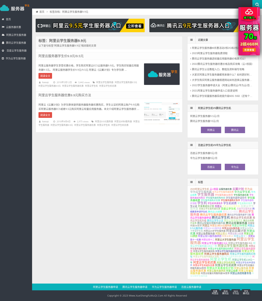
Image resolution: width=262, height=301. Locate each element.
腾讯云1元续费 (215, 212)
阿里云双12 (227, 236)
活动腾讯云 (225, 292)
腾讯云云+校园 (230, 211)
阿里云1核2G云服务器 (220, 225)
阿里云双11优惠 (235, 233)
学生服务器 (16, 8)
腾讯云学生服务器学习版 (239, 215)
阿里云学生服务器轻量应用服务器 (236, 256)
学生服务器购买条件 (230, 200)
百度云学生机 (228, 208)
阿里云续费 (232, 270)
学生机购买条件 (244, 203)
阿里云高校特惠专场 (240, 273)
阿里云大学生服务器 (225, 239)
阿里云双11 (221, 233)
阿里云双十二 (208, 240)
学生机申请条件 (215, 203)
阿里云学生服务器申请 (105, 287)
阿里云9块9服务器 (123, 121)
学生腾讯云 (246, 292)
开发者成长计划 (206, 206)
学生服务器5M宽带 (224, 195)
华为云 (235, 167)
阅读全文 (45, 75)
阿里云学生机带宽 (226, 262)
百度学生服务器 (244, 209)
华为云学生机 (242, 191)
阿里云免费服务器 (205, 233)
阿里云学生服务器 (16, 34)
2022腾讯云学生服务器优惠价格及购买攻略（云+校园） (223, 63)
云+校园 (214, 189)
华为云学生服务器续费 (223, 192)
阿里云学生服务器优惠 (73, 86)
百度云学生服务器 (16, 50)
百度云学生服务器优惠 (209, 209)
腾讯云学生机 (221, 217)
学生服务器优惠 (241, 195)
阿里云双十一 (241, 236)
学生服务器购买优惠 (210, 200)
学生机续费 (230, 203)
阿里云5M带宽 (239, 225)
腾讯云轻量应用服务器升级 (211, 223)
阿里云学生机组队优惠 (203, 265)
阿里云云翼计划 (236, 230)
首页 (8, 19)
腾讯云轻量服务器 (236, 223)
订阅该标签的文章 (46, 44)
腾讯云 (235, 130)
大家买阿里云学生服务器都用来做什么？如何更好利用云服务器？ (223, 74)
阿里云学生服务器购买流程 (206, 256)
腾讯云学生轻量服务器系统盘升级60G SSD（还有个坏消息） (223, 96)
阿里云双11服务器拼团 (209, 236)
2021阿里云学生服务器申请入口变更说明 (215, 90)
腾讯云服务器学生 (233, 220)
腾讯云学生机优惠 (241, 217)
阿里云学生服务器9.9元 (49, 86)
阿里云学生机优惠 (107, 86)
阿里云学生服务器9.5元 (126, 82)
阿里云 (211, 130)
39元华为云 (236, 292)
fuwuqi (45, 82)
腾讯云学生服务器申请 (134, 287)
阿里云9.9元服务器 (104, 121)
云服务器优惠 (13, 27)
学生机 (202, 203)
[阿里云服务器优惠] (249, 54)
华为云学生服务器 (16, 58)
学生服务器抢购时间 (215, 198)
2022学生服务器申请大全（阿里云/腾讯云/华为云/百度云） (223, 85)
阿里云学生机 (91, 86)
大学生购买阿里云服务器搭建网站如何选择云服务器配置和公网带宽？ (223, 79)
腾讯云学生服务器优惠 (213, 214)
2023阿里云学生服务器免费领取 (210, 53)
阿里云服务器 (241, 268)
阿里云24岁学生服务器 (214, 231)
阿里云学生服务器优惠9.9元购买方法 (64, 95)
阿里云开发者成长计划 (220, 267)
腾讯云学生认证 (215, 220)
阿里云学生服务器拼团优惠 (228, 251)
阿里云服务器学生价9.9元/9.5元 (61, 56)
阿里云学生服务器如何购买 (221, 249)
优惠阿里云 (215, 292)
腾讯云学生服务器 (16, 42)
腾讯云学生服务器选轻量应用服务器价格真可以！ (219, 58)
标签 (200, 182)
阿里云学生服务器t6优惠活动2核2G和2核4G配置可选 (221, 47)
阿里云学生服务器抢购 (204, 251)
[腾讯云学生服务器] (203, 31)
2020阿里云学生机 (199, 189)
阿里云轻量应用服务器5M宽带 (215, 273)
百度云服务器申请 (191, 287)
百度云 (211, 167)
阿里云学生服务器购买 (216, 253)
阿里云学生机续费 (226, 265)
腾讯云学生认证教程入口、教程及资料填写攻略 (218, 69)
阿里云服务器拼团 (216, 270)
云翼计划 (238, 188)
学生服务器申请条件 (236, 198)
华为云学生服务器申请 (164, 287)
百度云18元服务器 (231, 206)
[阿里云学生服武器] (90, 31)
